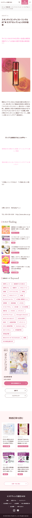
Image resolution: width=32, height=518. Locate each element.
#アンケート (22, 322)
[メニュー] (30, 2)
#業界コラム (6, 288)
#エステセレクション (8, 314)
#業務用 (5, 303)
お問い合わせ (20, 506)
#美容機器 (13, 303)
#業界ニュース (6, 284)
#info (4, 295)
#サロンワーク (13, 295)
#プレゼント (21, 311)
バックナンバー (16, 396)
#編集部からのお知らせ (19, 284)
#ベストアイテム (7, 307)
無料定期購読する (16, 383)
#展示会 (5, 311)
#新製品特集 (6, 334)
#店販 (13, 242)
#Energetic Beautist (22, 314)
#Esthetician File (8, 299)
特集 (7, 500)
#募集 (24, 337)
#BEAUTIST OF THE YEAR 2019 (11, 337)
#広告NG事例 (21, 318)
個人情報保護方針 (26, 503)
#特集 (23, 291)
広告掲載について (7, 503)
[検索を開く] (19, 2)
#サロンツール (15, 232)
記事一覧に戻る (16, 484)
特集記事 (8, 7)
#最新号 (15, 288)
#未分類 (16, 307)
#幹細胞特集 (18, 330)
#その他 (21, 303)
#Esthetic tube (20, 326)
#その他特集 (15, 262)
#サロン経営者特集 (8, 326)
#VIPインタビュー (7, 330)
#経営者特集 (12, 322)
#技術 (4, 322)
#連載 (4, 291)
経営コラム (13, 500)
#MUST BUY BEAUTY (8, 318)
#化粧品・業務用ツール (22, 299)
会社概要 (17, 503)
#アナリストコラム (13, 291)
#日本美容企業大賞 (8, 341)
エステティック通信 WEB (6, 2)
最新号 (16, 390)
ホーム (3, 7)
